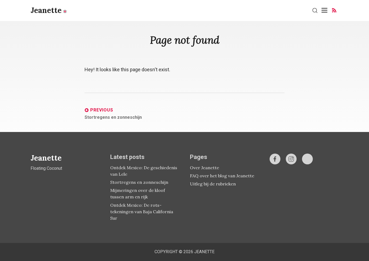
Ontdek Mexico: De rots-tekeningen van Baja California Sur (141, 211)
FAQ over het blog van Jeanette (222, 175)
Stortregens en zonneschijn (139, 182)
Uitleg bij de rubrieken (213, 184)
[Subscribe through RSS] (334, 10)
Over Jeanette (204, 167)
